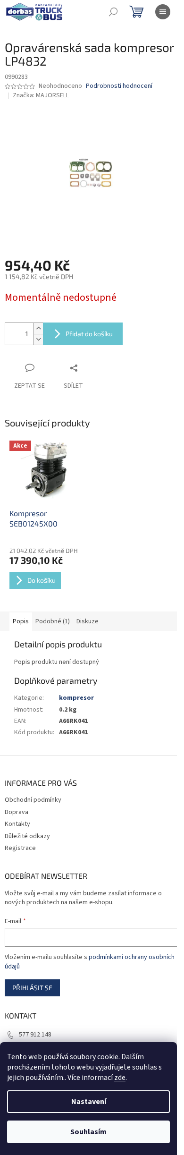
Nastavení (88, 1101)
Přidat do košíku (89, 334)
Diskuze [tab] (87, 621)
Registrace (20, 848)
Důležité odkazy (27, 836)
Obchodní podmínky (33, 800)
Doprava (16, 812)
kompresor (76, 698)
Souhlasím (88, 1132)
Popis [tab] (21, 621)
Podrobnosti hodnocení (119, 86)
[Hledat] (113, 11)
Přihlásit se (32, 988)
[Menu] (162, 11)
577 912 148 (35, 1034)
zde (119, 1077)
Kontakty (17, 824)
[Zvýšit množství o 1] (38, 328)
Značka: (41, 95)
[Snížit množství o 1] (38, 339)
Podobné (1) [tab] (52, 621)
